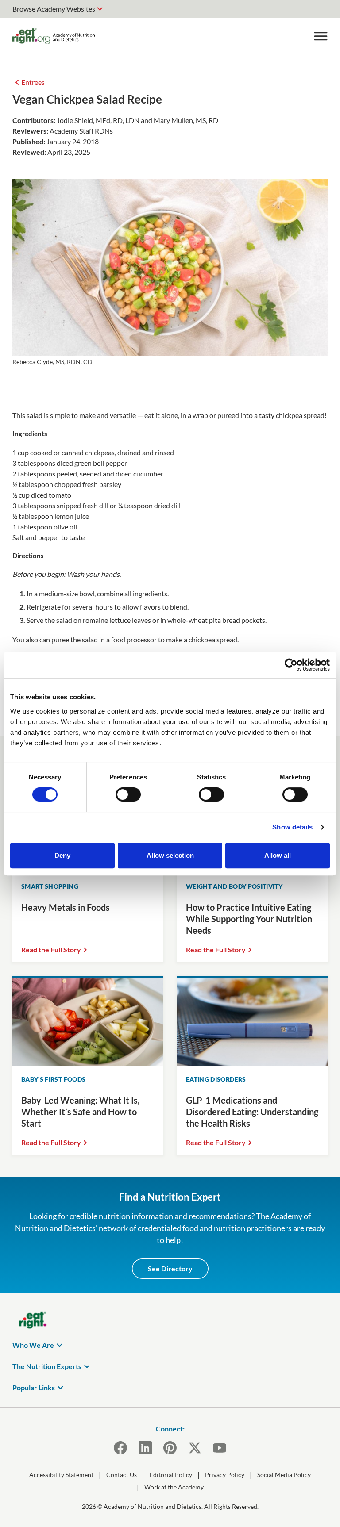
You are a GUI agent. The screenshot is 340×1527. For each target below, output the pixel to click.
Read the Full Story (51, 949)
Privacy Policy (224, 1474)
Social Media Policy (284, 1474)
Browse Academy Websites (53, 8)
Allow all (277, 855)
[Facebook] (120, 1447)
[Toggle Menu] (320, 36)
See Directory (170, 1268)
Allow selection (170, 855)
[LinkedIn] (145, 1447)
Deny (62, 855)
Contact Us (121, 1474)
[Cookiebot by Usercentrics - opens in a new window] (291, 664)
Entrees (33, 82)
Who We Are (33, 1345)
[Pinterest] (170, 1447)
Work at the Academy (174, 1487)
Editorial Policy (171, 1474)
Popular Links (33, 1387)
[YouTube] (219, 1447)
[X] (195, 1447)
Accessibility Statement (61, 1474)
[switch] (128, 794)
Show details (292, 827)
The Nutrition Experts (46, 1366)
